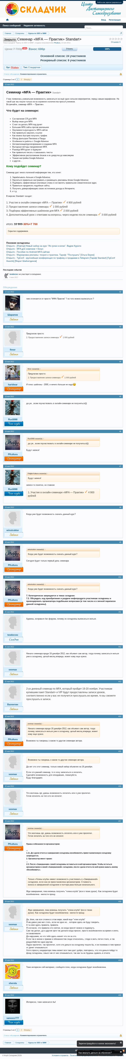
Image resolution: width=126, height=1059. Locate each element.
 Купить (69, 49)
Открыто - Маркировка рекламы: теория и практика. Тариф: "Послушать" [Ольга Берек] (50, 255)
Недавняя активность (34, 25)
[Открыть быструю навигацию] (121, 33)
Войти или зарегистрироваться (109, 2)
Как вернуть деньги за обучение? (95, 1052)
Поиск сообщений (12, 25)
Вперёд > (27, 79)
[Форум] (7, 20)
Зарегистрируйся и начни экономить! (97, 1043)
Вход (103, 20)
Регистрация (115, 20)
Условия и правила (60, 1055)
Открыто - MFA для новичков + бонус (24, 249)
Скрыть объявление (121, 1042)
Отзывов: (115, 42)
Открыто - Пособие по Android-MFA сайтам (28, 252)
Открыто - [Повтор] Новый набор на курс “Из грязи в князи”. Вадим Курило (43, 246)
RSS (123, 1051)
